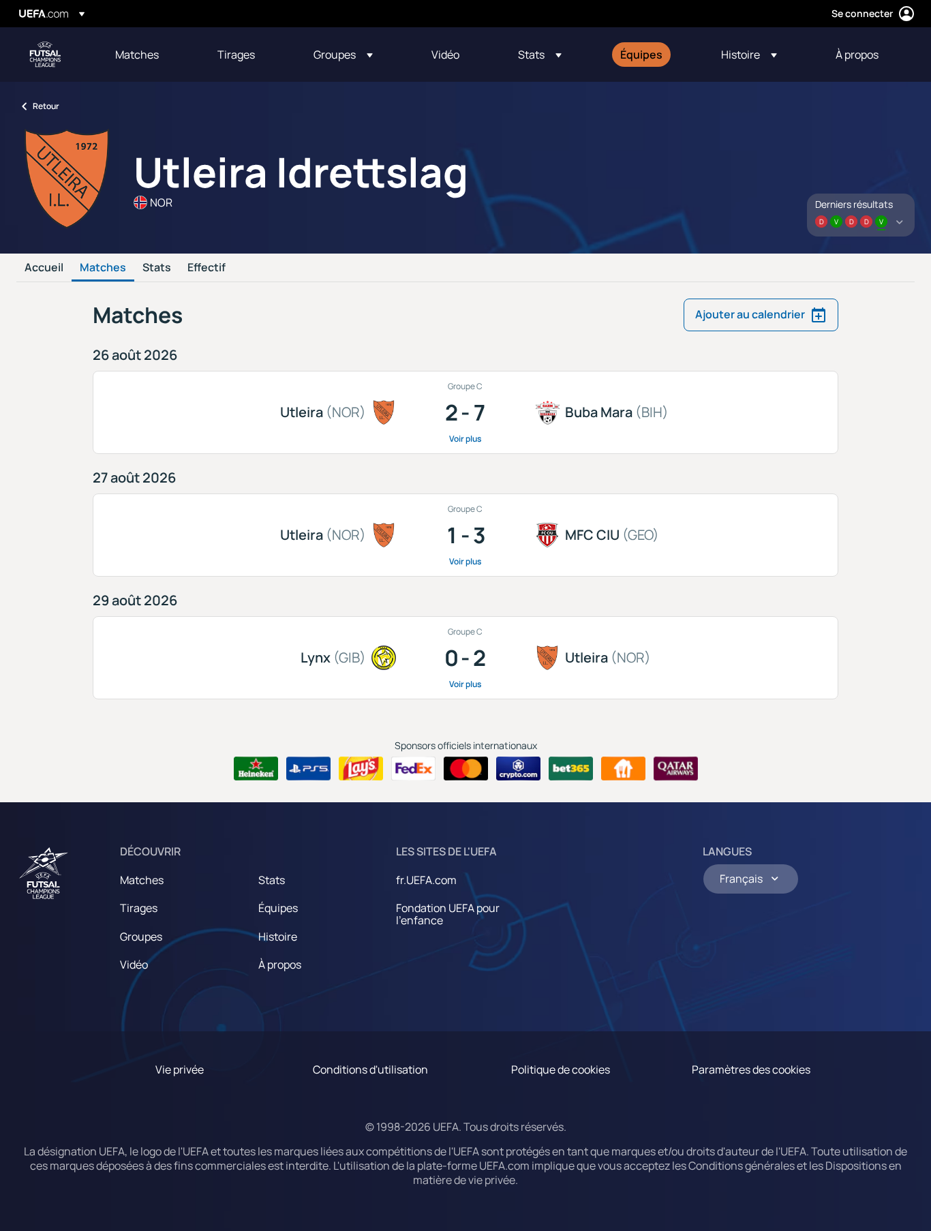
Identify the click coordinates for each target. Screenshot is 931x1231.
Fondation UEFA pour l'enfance (448, 914)
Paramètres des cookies (751, 1069)
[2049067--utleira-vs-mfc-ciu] (465, 535)
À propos (279, 964)
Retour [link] (46, 106)
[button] (343, 54)
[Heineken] (256, 769)
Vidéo (134, 964)
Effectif (206, 268)
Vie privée (179, 1069)
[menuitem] (149, 54)
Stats (156, 268)
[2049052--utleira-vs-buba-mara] (465, 412)
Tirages (138, 907)
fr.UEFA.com (426, 879)
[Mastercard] (466, 769)
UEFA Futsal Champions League (45, 54)
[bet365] (571, 769)
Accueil (44, 268)
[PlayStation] (308, 769)
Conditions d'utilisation (370, 1069)
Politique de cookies (560, 1069)
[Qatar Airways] (676, 769)
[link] (137, 54)
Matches (103, 268)
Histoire (277, 936)
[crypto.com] (518, 769)
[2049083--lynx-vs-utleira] (465, 657)
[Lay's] (361, 769)
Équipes (278, 907)
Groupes (141, 936)
